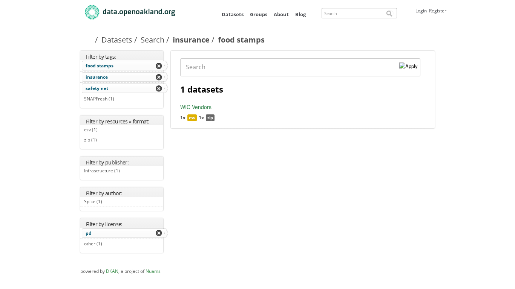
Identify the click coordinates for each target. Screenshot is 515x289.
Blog (300, 14)
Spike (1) (110, 201)
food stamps (99, 65)
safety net (97, 88)
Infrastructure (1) (123, 171)
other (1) (110, 243)
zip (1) (105, 140)
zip (210, 117)
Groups (258, 14)
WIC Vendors (196, 107)
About (281, 14)
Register (437, 11)
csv (192, 117)
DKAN (112, 271)
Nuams (153, 271)
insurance (191, 40)
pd (89, 233)
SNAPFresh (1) (122, 99)
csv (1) (106, 129)
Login (421, 11)
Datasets (233, 14)
